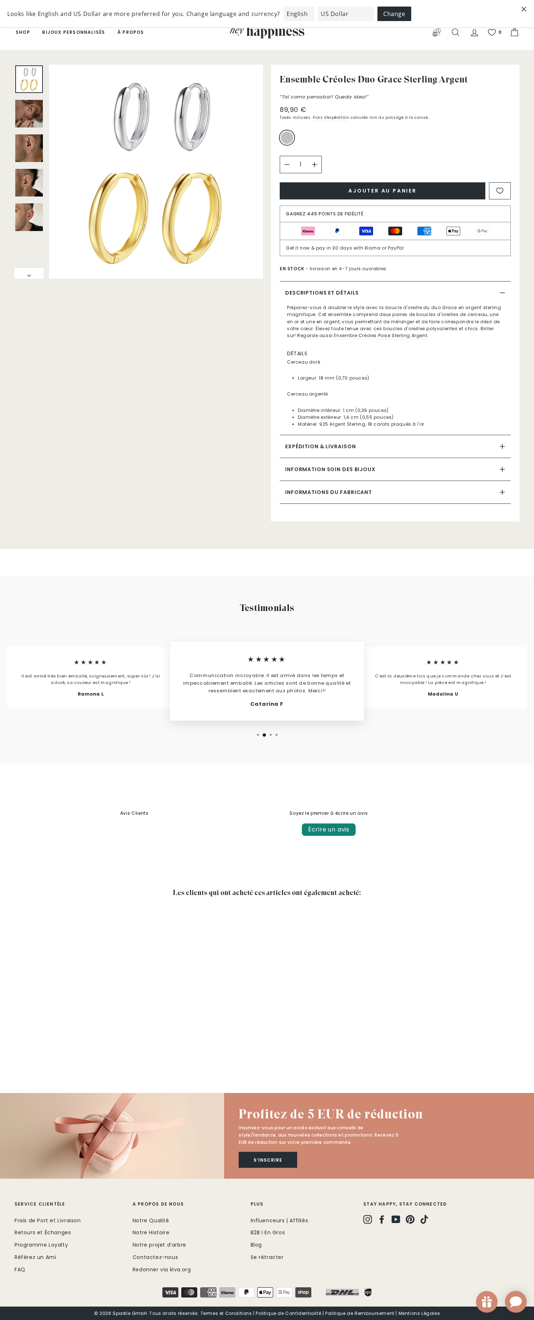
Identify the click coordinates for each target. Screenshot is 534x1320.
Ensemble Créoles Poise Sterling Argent (380, 335)
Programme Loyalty (41, 1244)
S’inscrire (268, 1160)
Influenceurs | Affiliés (279, 1220)
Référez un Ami (35, 1257)
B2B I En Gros (268, 1232)
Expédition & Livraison (320, 446)
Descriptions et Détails (322, 292)
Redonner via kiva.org (162, 1269)
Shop (23, 32)
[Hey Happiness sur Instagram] (367, 1219)
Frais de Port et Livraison (48, 1220)
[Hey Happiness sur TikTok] (424, 1219)
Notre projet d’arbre (159, 1244)
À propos (130, 32)
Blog (256, 1244)
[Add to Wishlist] (500, 190)
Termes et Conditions (226, 1313)
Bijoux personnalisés (73, 32)
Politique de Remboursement (360, 1313)
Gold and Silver (287, 137)
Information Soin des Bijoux (330, 469)
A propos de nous (158, 1204)
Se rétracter (267, 1257)
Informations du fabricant (328, 492)
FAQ (20, 1269)
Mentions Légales (419, 1313)
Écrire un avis (328, 829)
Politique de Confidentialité (288, 1313)
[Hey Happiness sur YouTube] (396, 1219)
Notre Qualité (151, 1220)
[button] (112, 1136)
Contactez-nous (155, 1257)
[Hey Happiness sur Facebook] (381, 1219)
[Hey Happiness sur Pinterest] (410, 1219)
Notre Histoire (151, 1232)
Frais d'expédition (331, 117)
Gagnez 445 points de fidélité (325, 214)
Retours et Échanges (43, 1232)
